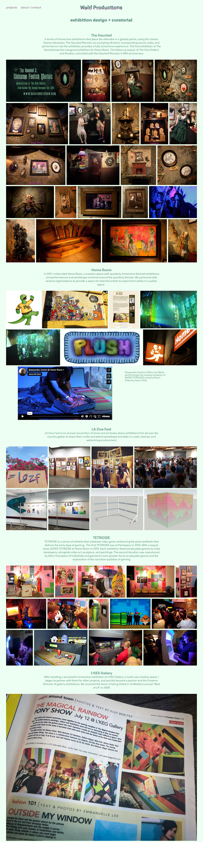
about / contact (31, 7)
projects (11, 7)
